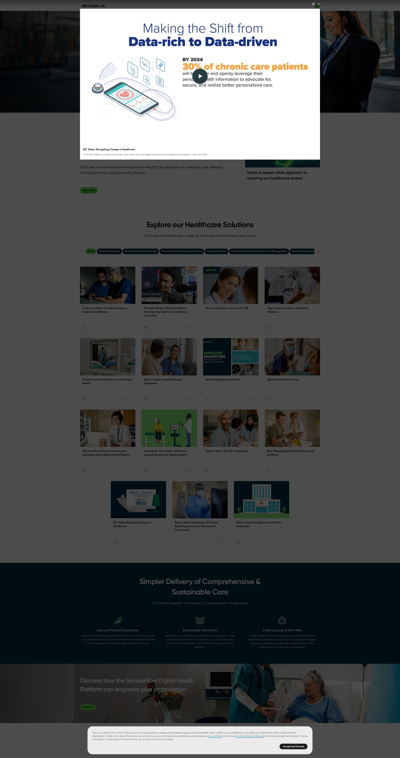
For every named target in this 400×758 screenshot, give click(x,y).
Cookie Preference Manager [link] (250, 736)
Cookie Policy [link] (215, 736)
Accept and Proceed (293, 746)
